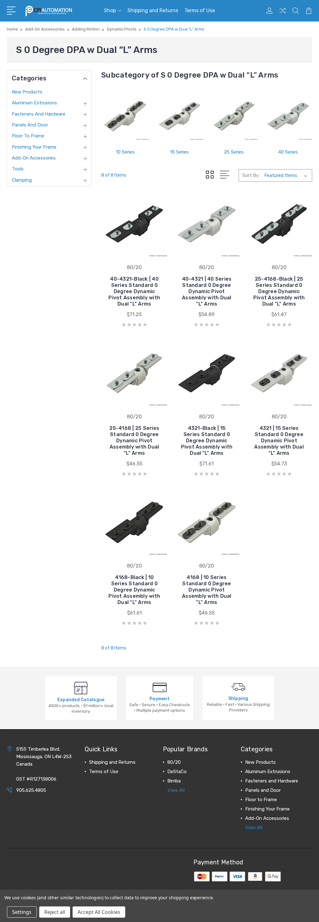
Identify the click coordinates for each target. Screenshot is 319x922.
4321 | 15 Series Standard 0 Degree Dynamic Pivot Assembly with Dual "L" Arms (279, 440)
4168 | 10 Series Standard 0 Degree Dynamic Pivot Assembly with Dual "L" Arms (206, 589)
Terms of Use (199, 10)
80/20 (174, 762)
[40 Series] (288, 116)
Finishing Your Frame (34, 147)
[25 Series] (234, 116)
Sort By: (250, 175)
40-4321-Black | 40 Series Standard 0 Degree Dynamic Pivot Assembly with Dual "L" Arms (134, 291)
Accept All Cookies (99, 912)
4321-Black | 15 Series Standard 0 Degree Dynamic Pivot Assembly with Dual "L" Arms (207, 440)
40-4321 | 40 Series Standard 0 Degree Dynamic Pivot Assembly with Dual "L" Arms (207, 291)
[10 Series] (125, 116)
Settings (21, 912)
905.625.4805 (31, 790)
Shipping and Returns (152, 10)
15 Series (179, 152)
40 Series (288, 152)
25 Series (234, 152)
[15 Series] (179, 116)
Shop (110, 10)
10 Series (125, 152)
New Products (27, 92)
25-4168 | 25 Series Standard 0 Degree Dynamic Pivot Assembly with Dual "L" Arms (134, 440)
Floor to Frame (28, 136)
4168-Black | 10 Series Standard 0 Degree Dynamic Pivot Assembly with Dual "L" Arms (134, 589)
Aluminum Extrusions (34, 103)
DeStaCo (177, 771)
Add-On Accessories (34, 158)
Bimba (174, 781)
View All (176, 790)
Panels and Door (30, 125)
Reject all (54, 912)
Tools (18, 169)
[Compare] (282, 14)
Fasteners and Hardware (38, 114)
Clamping (22, 180)
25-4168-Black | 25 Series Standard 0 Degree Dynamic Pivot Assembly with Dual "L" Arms (279, 291)
